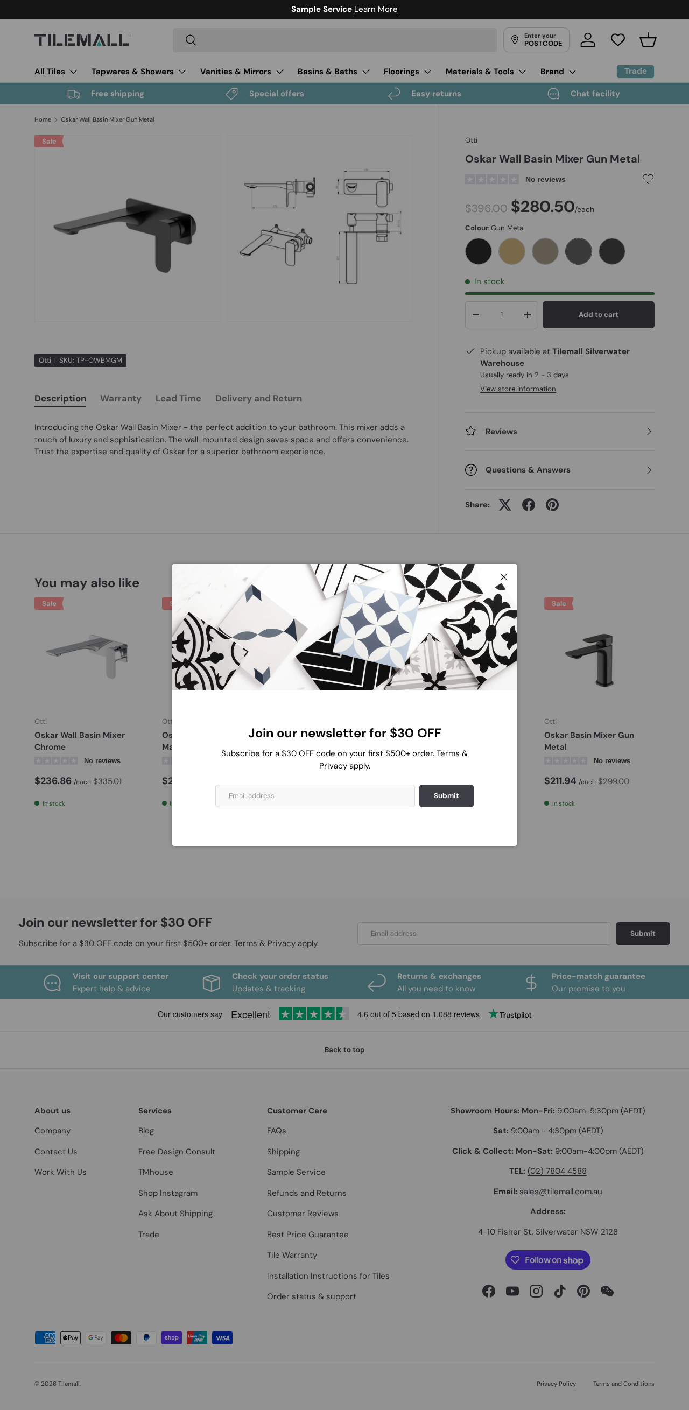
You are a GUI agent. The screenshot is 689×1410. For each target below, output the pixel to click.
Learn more (395, 9)
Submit (446, 795)
